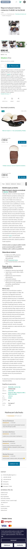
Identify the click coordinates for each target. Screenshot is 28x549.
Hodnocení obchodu (14, 412)
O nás (2, 504)
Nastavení (13, 540)
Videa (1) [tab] (8, 184)
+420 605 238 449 (7, 477)
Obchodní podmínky (5, 498)
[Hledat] (16, 1)
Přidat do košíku (15, 65)
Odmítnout (7, 545)
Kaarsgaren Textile (7, 486)
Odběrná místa (4, 492)
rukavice (10, 396)
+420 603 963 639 (7, 479)
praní (10, 235)
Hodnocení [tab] (13, 184)
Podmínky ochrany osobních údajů (9, 500)
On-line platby (4, 508)
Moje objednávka (5, 496)
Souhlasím (20, 545)
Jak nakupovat (4, 502)
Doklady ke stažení (5, 506)
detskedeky (6, 484)
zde (2, 536)
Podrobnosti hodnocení (20, 14)
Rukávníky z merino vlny (14, 387)
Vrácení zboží (4, 494)
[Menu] (24, 1)
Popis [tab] (3, 184)
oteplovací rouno (13, 260)
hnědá (9, 398)
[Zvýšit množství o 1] (6, 65)
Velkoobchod (4, 510)
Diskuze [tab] (19, 184)
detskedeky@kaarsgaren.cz (9, 475)
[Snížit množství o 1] (6, 67)
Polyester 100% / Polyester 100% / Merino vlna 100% (16, 393)
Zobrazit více (14, 464)
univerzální (11, 391)
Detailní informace (5, 94)
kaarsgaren (5, 482)
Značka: (6, 15)
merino (8, 74)
